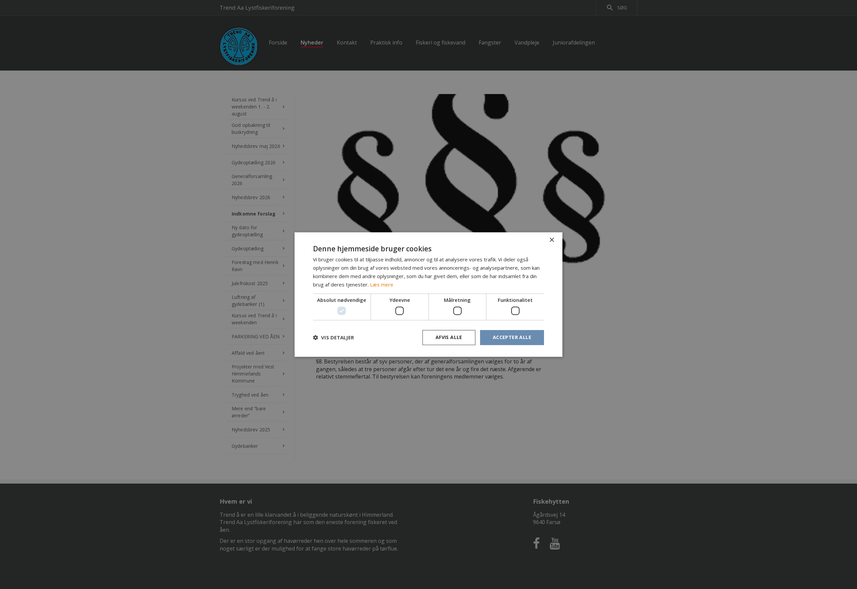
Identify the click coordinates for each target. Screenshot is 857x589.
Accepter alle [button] (512, 337)
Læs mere (381, 284)
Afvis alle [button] (449, 337)
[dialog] (428, 294)
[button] (333, 337)
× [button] (551, 240)
